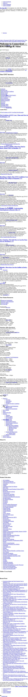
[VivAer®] (2, 101)
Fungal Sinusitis (6, 508)
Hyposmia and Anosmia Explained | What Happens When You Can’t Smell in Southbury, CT (14, 638)
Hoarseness (5, 516)
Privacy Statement (7, 437)
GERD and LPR (6, 509)
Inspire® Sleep (12, 433)
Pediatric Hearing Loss (8, 532)
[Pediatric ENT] (4, 95)
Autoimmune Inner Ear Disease (10, 486)
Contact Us (5, 405)
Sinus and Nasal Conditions (12, 157)
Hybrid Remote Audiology (12, 132)
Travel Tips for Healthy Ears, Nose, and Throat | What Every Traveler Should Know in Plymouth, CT (15, 609)
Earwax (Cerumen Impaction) (9, 505)
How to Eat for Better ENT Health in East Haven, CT (15, 590)
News (4, 411)
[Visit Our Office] (4, 303)
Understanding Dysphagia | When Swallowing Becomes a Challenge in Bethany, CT (13, 588)
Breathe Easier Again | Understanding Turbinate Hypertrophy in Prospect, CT (14, 624)
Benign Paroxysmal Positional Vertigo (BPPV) (13, 489)
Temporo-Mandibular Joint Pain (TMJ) (11, 555)
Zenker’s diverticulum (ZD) (9, 568)
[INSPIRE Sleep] (4, 105)
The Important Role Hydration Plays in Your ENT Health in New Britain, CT (14, 619)
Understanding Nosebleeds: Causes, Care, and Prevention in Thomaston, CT (13, 661)
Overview (8, 399)
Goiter (4, 512)
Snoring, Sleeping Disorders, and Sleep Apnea (13, 550)
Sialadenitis (5, 545)
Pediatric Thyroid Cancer (8, 536)
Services (5, 414)
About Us (5, 398)
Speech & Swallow (10, 245)
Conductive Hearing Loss (9, 495)
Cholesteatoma (6, 493)
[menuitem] (17, 132)
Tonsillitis (5, 561)
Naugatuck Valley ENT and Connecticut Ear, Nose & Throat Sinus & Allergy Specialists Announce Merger (15, 584)
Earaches (5, 503)
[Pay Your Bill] (3, 304)
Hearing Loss (9, 120)
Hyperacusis (5, 518)
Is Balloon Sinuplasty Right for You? (11, 586)
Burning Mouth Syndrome (9, 491)
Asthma (4, 485)
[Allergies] (2, 89)
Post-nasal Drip (6, 538)
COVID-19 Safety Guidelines (12, 403)
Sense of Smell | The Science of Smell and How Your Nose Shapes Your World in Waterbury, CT (15, 651)
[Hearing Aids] (3, 94)
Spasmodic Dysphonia (8, 553)
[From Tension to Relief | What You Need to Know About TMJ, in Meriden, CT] (10, 144)
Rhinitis (4, 541)
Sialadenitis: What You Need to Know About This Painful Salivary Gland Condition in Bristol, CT (14, 654)
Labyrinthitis (6, 522)
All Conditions (6, 480)
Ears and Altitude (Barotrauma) (10, 504)
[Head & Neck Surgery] (5, 107)
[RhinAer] (2, 103)
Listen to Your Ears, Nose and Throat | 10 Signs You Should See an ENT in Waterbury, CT (15, 656)
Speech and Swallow (10, 434)
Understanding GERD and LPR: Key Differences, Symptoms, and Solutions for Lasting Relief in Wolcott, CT (15, 672)
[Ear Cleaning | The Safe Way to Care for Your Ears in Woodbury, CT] (8, 237)
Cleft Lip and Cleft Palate (8, 494)
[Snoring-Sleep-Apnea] (5, 96)
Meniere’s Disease (7, 523)
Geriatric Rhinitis (7, 511)
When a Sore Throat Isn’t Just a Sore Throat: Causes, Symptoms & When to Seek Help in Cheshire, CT (15, 648)
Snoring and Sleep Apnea (11, 220)
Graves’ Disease (6, 513)
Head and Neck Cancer (8, 514)
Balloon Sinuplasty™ (13, 426)
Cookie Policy (6, 435)
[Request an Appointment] (6, 300)
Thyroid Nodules (7, 558)
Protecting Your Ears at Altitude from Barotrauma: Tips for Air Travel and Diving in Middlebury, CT (15, 679)
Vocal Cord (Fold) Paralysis (9, 566)
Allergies (8, 415)
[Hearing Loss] (3, 90)
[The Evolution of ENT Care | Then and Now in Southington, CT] (11, 112)
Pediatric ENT (9, 145)
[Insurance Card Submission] (7, 301)
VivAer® (11, 430)
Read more (2, 132)
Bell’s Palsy (5, 487)
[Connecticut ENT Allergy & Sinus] (11, 19)
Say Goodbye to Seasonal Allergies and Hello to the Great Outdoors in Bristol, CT (14, 627)
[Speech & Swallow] (5, 99)
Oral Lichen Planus (7, 529)
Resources (8, 402)
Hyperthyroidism (7, 520)
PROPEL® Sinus (13, 428)
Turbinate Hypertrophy (8, 563)
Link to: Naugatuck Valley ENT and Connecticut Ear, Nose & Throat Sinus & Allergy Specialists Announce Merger (13, 41)
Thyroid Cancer (6, 557)
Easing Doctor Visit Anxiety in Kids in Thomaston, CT (15, 631)
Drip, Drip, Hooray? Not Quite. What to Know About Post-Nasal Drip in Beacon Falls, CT (15, 659)
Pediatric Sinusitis (7, 534)
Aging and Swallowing (8, 481)
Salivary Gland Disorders (8, 543)
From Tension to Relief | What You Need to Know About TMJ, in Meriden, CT (12, 147)
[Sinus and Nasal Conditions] (7, 91)
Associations (8, 401)
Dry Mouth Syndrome (8, 499)
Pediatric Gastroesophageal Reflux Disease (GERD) (15, 531)
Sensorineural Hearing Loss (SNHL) (11, 544)
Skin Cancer (5, 549)
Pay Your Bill (3, 8)
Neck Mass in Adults (7, 526)
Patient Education (7, 412)
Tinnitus (5, 559)
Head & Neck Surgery (11, 95)
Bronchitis (5, 490)
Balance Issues (9, 416)
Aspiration (5, 484)
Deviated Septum (7, 498)
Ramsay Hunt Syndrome (8, 539)
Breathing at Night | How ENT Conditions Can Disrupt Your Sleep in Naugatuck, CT (14, 177)
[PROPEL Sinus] (4, 104)
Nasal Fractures (6, 525)
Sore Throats (6, 552)
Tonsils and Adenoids (8, 562)
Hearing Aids (9, 107)
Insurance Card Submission (12, 406)
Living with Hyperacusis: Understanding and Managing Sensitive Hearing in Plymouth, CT (13, 666)
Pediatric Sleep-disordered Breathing (11, 535)
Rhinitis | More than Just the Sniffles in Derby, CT (14, 607)
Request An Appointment (11, 408)
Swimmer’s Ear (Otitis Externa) (10, 554)
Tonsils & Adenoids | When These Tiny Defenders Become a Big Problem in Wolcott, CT (14, 629)
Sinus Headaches (7, 546)
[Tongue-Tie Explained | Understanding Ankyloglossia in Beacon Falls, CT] (9, 205)
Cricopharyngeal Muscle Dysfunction (11, 496)
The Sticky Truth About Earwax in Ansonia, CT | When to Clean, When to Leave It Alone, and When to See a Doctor (15, 676)
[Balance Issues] (4, 92)
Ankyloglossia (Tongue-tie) (9, 482)
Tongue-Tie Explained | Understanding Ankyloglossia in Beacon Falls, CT (11, 209)
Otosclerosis (5, 530)
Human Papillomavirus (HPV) (10, 517)
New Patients (6, 410)
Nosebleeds (5, 527)
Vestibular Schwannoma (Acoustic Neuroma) (13, 564)
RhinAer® (11, 429)
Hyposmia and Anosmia (8, 521)
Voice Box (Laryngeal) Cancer (10, 567)
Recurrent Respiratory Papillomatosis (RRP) (13, 540)
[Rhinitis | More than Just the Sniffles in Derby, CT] (7, 264)
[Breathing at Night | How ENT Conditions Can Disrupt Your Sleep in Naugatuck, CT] (6, 174)
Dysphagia (5, 502)
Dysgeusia (5, 500)
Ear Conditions (9, 417)
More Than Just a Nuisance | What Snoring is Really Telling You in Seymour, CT (15, 641)
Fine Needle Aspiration (8, 507)
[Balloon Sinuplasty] (5, 100)
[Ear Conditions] (4, 98)
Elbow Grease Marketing (21, 686)
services (9, 69)
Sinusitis (5, 548)
